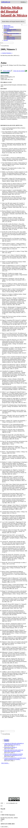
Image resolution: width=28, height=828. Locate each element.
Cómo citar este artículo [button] (19, 70)
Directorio (9, 30)
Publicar (5, 32)
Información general (12, 29)
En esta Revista (6, 734)
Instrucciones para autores (14, 33)
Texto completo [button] (7, 70)
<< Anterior (3, 53)
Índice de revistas (12, 37)
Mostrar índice (7, 25)
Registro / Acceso (11, 38)
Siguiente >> (9, 53)
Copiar (2, 819)
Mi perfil (6, 40)
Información (6, 28)
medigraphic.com (8, 34)
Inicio (8, 36)
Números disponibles (9, 26)
